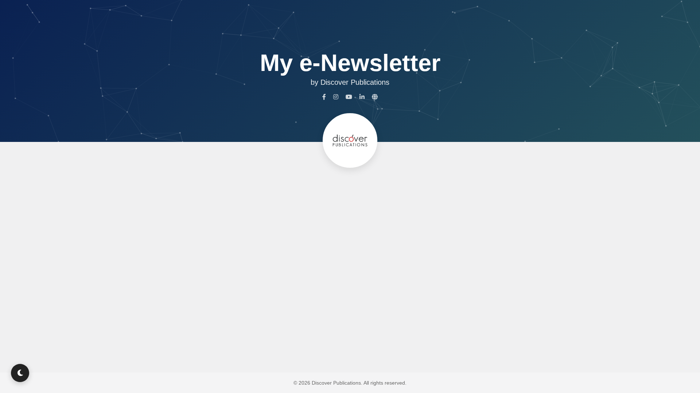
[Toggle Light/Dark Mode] (20, 373)
